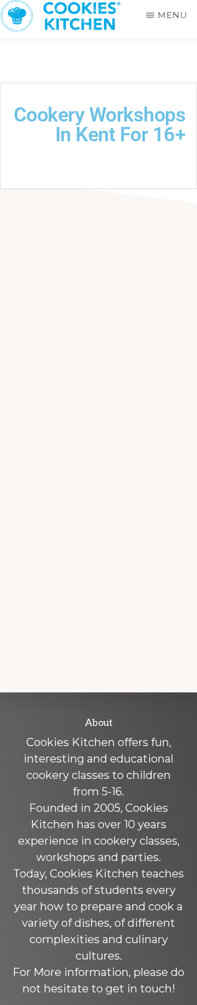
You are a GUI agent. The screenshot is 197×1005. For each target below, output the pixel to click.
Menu (173, 15)
